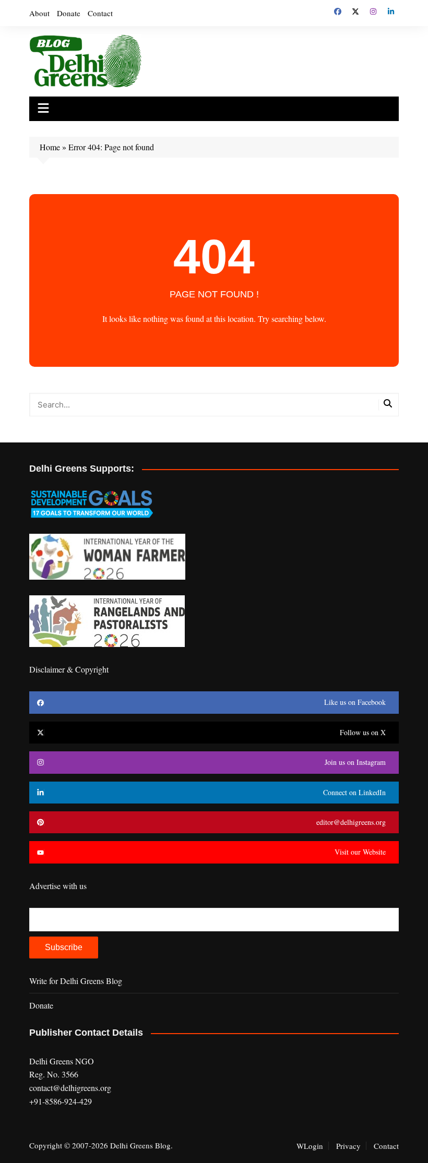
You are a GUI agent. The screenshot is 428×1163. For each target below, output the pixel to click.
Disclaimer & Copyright (69, 669)
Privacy (348, 1146)
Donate (68, 13)
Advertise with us (58, 885)
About (39, 13)
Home (50, 146)
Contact (100, 13)
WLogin (309, 1146)
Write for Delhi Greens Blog (75, 980)
